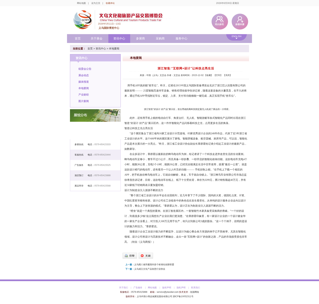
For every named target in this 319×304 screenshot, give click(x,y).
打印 (218, 75)
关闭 (227, 75)
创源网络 (194, 292)
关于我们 (123, 287)
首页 (78, 38)
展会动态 (83, 75)
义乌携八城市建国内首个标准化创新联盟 (154, 264)
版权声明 (166, 287)
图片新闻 (83, 101)
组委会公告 (84, 68)
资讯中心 (119, 38)
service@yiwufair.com (168, 292)
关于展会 (96, 38)
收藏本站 (110, 3)
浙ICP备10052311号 (183, 296)
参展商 (140, 38)
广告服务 (137, 287)
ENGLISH (236, 36)
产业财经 (83, 94)
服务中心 (181, 38)
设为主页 (95, 3)
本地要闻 (114, 48)
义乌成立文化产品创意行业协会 (149, 269)
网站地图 (81, 3)
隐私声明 (181, 287)
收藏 (208, 75)
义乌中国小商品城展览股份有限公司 (154, 296)
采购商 (160, 38)
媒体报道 (83, 81)
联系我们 (195, 287)
